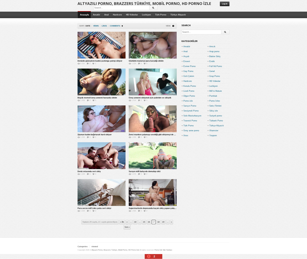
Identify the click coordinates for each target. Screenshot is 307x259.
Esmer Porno (189, 66)
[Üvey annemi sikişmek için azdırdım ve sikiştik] (153, 82)
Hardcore (117, 15)
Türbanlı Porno (216, 120)
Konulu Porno (189, 86)
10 (135, 222)
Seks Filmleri (215, 106)
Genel (212, 71)
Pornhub (213, 96)
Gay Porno (188, 71)
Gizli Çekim (188, 76)
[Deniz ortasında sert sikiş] (102, 155)
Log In (224, 4)
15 (144, 222)
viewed (94, 246)
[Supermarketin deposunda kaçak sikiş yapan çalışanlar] (153, 192)
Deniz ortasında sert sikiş (89, 171)
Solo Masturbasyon (192, 116)
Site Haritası (167, 250)
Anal (106, 15)
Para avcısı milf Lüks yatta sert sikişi (94, 208)
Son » (127, 227)
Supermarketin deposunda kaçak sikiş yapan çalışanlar (154, 208)
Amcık (212, 46)
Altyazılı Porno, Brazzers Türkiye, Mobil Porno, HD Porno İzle (144, 3)
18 (158, 222)
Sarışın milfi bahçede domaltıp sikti (144, 171)
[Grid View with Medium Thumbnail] (173, 26)
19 (163, 222)
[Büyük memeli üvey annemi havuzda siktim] (102, 82)
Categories (83, 246)
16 (149, 222)
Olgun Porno (189, 96)
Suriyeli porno (215, 116)
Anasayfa (84, 15)
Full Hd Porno (215, 66)
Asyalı (186, 56)
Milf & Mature (215, 91)
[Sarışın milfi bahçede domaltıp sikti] (153, 155)
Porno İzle (158, 250)
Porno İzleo (214, 101)
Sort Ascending (122, 26)
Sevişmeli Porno (191, 111)
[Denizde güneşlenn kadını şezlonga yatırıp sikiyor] (102, 45)
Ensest (186, 61)
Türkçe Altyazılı (178, 15)
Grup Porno (214, 76)
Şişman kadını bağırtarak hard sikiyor (95, 134)
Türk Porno (160, 15)
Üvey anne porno (191, 130)
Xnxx (185, 135)
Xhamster (213, 130)
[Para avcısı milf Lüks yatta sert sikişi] (102, 192)
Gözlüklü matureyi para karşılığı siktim (146, 61)
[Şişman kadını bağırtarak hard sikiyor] (102, 118)
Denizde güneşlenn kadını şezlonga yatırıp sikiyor (100, 61)
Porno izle (188, 101)
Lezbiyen (146, 15)
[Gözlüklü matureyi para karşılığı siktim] (153, 45)
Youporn (213, 135)
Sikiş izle (213, 111)
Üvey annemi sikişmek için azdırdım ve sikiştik (150, 98)
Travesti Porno (190, 120)
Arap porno (214, 51)
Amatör (96, 15)
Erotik (212, 61)
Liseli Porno (188, 91)
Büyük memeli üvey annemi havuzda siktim (97, 98)
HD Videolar (132, 15)
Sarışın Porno (189, 106)
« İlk (122, 222)
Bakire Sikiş (214, 56)
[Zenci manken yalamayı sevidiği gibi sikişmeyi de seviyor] (153, 118)
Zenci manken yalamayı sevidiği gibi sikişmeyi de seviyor (155, 134)
